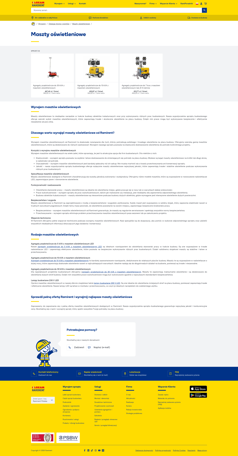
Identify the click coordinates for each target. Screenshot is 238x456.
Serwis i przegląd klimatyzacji (105, 425)
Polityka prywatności (163, 450)
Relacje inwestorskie (134, 410)
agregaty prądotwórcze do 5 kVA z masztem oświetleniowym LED (70, 246)
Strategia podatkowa (134, 413)
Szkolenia (98, 416)
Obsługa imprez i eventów (59, 24)
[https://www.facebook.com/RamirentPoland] (85, 450)
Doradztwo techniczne (103, 402)
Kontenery (67, 416)
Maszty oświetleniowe (81, 24)
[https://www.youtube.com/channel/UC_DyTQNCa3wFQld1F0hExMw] (99, 450)
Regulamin (191, 450)
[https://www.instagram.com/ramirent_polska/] (95, 450)
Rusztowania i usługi (71, 419)
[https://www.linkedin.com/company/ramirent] (88, 450)
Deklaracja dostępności (144, 450)
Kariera (129, 406)
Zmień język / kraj (39, 399)
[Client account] (201, 4)
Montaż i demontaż (101, 398)
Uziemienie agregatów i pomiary (103, 411)
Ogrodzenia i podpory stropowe (71, 411)
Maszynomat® (140, 3)
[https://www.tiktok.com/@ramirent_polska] (92, 450)
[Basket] (205, 4)
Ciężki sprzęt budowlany (72, 398)
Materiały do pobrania (166, 398)
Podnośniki (67, 402)
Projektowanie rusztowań (104, 406)
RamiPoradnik (186, 3)
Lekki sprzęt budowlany (72, 395)
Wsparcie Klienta (167, 3)
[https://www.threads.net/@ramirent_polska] (103, 450)
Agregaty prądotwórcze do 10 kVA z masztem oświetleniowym (60, 260)
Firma (151, 3)
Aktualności (130, 398)
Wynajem (58, 3)
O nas (128, 395)
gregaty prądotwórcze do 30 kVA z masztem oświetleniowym (111, 272)
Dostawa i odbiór (100, 395)
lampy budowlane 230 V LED (107, 283)
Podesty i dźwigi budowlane (73, 423)
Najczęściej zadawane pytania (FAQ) (169, 403)
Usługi (71, 3)
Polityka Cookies (179, 450)
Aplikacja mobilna (164, 408)
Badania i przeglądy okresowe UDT (105, 421)
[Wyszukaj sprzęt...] (204, 10)
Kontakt (82, 3)
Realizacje (130, 402)
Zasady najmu (163, 395)
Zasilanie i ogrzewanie (71, 406)
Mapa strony (202, 450)
